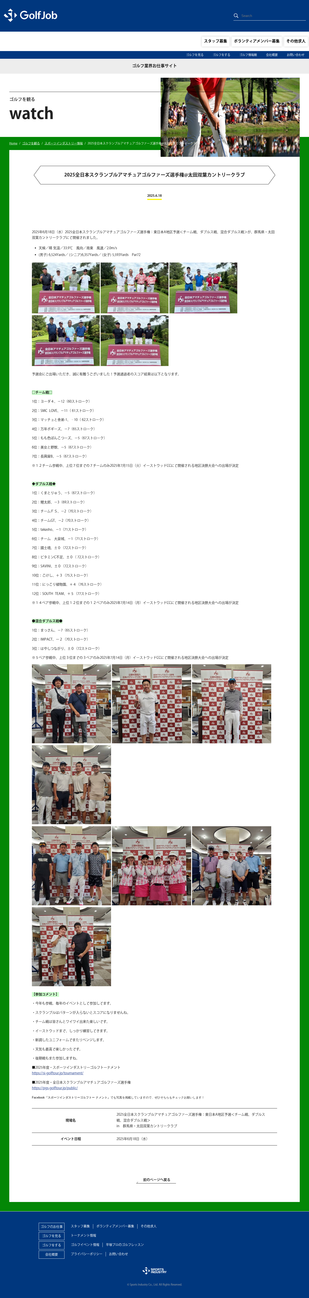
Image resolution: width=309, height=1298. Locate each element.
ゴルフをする (221, 55)
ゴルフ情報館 (248, 55)
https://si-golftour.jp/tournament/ (57, 1073)
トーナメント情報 (83, 1235)
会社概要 (272, 55)
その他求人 (296, 41)
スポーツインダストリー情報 (64, 143)
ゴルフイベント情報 (85, 1245)
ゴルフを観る (31, 143)
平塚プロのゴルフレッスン (125, 1245)
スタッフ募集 (215, 41)
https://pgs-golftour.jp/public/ (55, 1088)
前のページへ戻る (156, 1180)
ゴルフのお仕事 (51, 1227)
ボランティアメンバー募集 (257, 41)
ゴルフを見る (195, 55)
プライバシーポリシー (86, 1254)
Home (13, 143)
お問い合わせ (295, 55)
